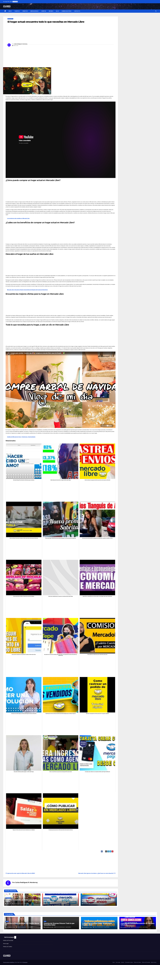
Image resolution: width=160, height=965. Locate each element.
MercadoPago (34, 11)
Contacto (77, 11)
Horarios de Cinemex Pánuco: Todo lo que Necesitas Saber (59, 924)
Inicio (10, 11)
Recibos (51, 11)
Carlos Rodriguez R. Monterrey (20, 44)
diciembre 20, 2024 (10, 927)
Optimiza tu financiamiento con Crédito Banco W (22, 924)
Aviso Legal (5, 943)
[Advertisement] (45, 33)
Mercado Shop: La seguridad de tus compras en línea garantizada (98, 900)
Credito (7, 921)
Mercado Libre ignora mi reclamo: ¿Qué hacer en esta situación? (96, 873)
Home (114, 962)
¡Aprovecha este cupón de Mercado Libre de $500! (21, 873)
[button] (155, 11)
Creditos (25, 11)
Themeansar (25, 962)
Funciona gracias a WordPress (8, 962)
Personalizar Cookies (129, 962)
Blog (57, 11)
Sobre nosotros (66, 11)
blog (45, 921)
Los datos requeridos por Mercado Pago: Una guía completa (60, 900)
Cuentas (43, 11)
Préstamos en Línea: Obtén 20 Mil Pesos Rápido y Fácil (97, 924)
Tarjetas (17, 11)
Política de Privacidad (8, 940)
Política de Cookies (7, 946)
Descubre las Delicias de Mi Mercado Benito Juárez (21, 900)
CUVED (6, 6)
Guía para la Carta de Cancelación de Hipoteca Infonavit (137, 924)
